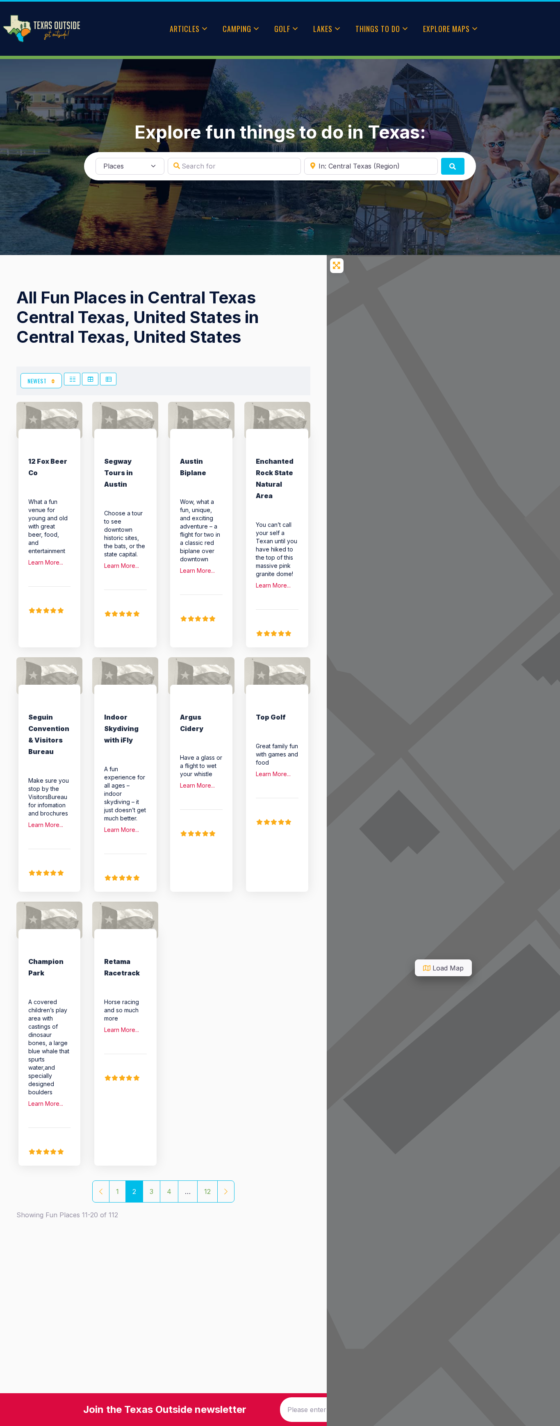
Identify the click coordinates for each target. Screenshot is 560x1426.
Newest (37, 380)
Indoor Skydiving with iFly (121, 728)
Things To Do (377, 28)
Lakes (322, 28)
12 (207, 1191)
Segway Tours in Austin (118, 472)
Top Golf (271, 717)
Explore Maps (446, 28)
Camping (237, 28)
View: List (108, 379)
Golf (282, 28)
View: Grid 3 (90, 379)
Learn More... (45, 562)
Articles (185, 28)
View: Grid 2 (72, 379)
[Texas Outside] (41, 28)
